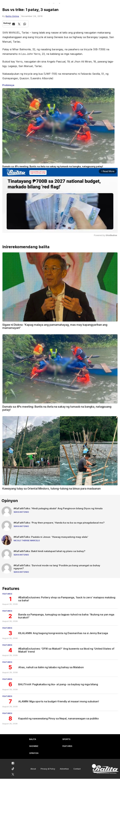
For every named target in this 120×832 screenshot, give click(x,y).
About (33, 769)
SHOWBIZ (33, 746)
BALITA (32, 739)
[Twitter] (19, 24)
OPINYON (33, 753)
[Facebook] (13, 24)
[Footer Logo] (105, 769)
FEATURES (67, 746)
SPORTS (66, 739)
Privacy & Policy (48, 769)
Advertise (64, 769)
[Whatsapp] (24, 24)
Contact (77, 769)
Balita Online (12, 16)
